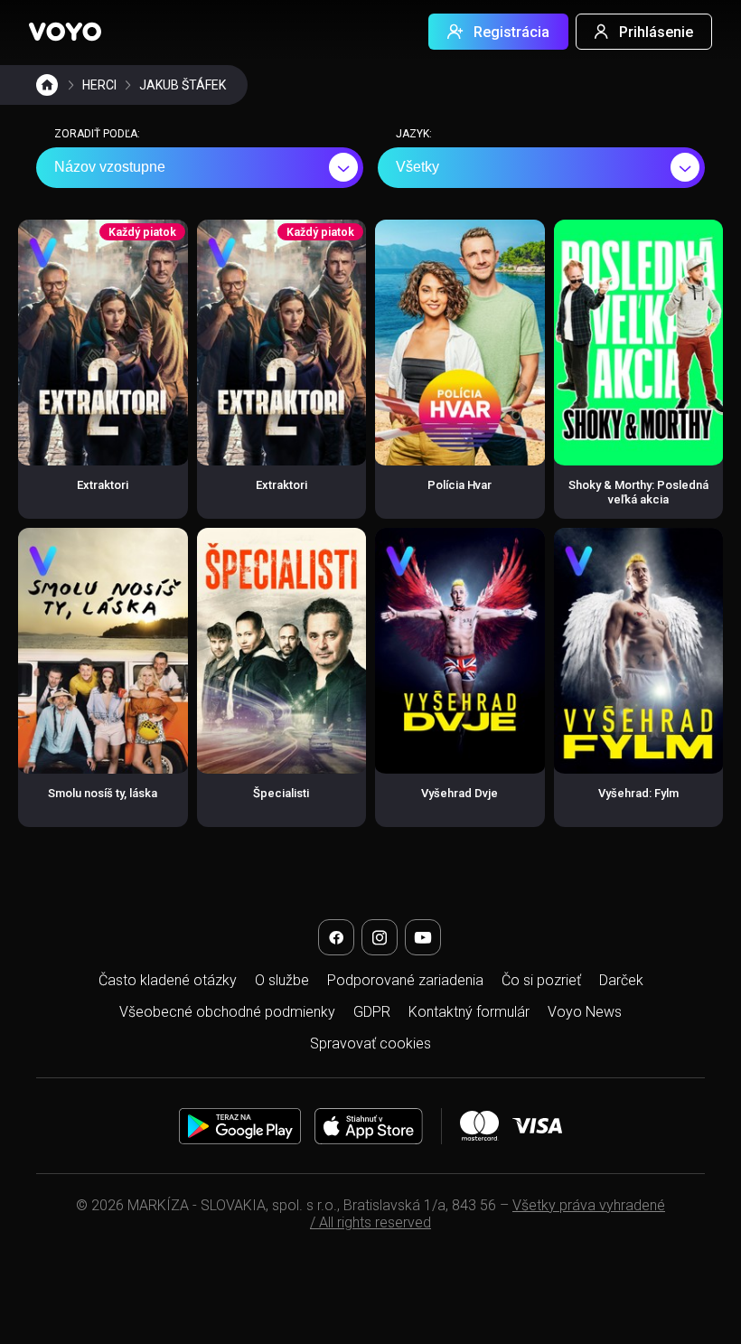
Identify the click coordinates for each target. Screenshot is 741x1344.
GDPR (371, 1011)
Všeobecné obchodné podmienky (227, 1011)
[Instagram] (379, 937)
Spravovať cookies (370, 1043)
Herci (99, 85)
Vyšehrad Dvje (459, 793)
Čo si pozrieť (541, 980)
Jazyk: (414, 133)
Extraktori (102, 485)
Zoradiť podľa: (97, 133)
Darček (621, 980)
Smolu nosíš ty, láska (102, 793)
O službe (282, 980)
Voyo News (585, 1011)
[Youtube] (423, 937)
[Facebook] (336, 937)
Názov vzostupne (109, 166)
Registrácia (511, 32)
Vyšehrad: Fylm (638, 793)
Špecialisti (281, 793)
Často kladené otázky (167, 980)
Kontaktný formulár (469, 1011)
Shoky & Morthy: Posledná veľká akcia (638, 492)
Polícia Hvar (459, 485)
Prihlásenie (656, 32)
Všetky (417, 166)
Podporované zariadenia (405, 980)
